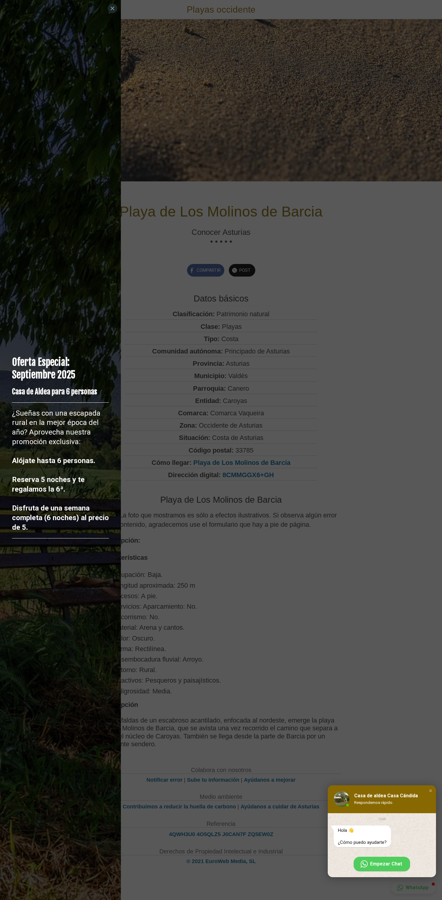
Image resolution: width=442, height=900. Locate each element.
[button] (431, 791)
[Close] (112, 8)
